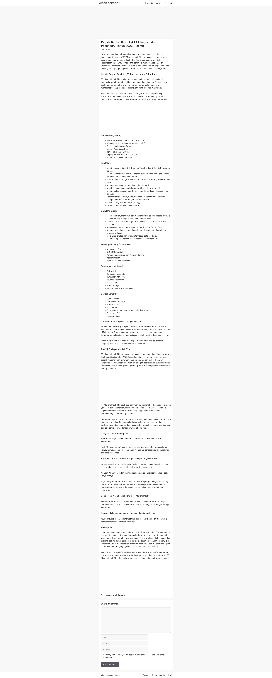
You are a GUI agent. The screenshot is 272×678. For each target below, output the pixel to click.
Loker (158, 3)
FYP (165, 3)
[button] (171, 3)
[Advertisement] (136, 23)
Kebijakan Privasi (165, 675)
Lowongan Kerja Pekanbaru (114, 595)
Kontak (154, 675)
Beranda (149, 3)
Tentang (146, 675)
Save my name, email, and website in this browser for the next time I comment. (134, 656)
